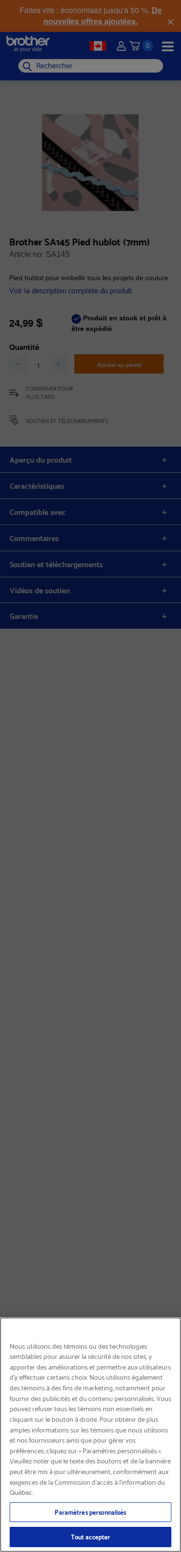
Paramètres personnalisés (90, 1512)
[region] (90, 1434)
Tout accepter (91, 1536)
